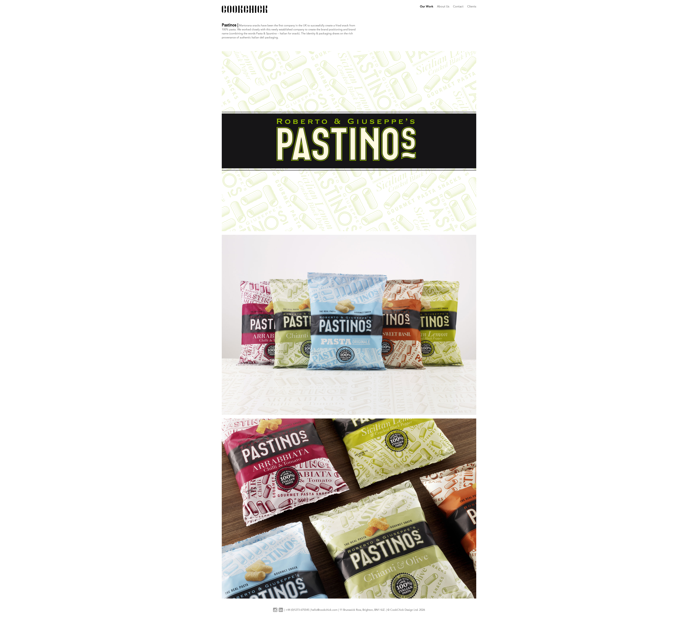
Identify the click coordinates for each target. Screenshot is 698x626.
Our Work (426, 6)
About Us (443, 6)
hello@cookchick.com (324, 609)
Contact (458, 6)
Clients (471, 6)
